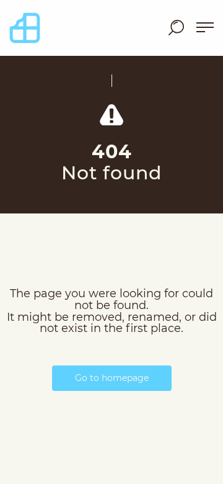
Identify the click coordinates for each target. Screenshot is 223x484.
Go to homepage (112, 377)
